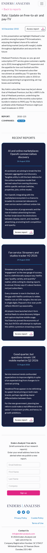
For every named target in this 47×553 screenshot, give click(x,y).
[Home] (16, 4)
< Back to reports (11, 9)
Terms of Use (37, 523)
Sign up (23, 493)
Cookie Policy (37, 518)
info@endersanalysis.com (23, 533)
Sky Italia (21, 121)
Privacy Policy (20, 518)
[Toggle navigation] (41, 3)
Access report (33, 29)
